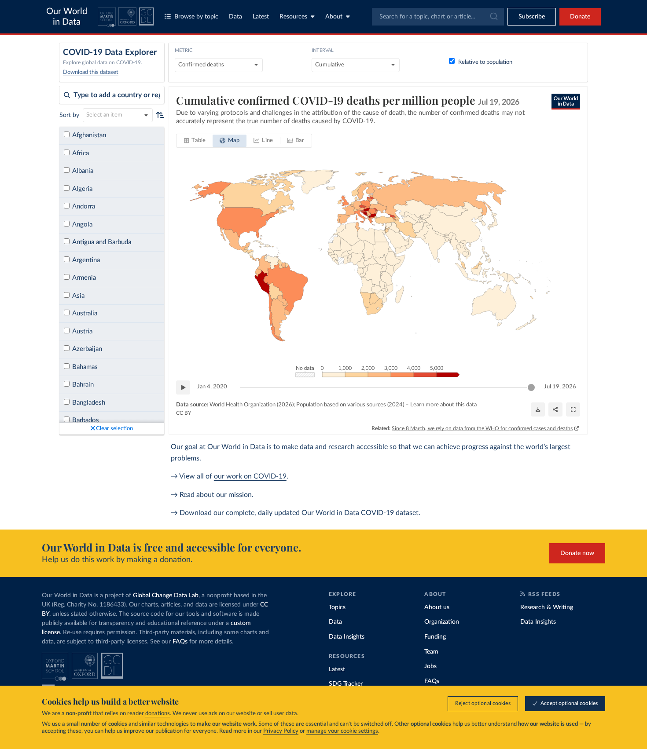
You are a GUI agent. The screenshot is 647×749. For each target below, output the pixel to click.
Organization (441, 622)
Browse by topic (196, 17)
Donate (580, 17)
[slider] (531, 387)
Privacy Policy (280, 731)
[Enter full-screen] (573, 409)
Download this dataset (90, 72)
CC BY (183, 413)
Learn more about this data (443, 405)
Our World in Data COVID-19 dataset (360, 512)
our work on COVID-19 (250, 476)
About (333, 17)
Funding (435, 637)
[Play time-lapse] (183, 387)
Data (235, 17)
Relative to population (485, 62)
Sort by (69, 115)
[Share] (555, 409)
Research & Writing (546, 607)
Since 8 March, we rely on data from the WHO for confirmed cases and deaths (482, 428)
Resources (293, 17)
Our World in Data (66, 16)
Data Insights (346, 637)
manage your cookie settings (342, 731)
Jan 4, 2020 (212, 387)
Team (431, 652)
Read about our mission (216, 494)
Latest (261, 17)
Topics (337, 607)
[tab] (195, 141)
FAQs (180, 642)
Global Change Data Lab (166, 595)
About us (436, 607)
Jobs (430, 666)
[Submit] (493, 16)
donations (157, 713)
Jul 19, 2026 (560, 387)
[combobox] (438, 17)
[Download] (538, 409)
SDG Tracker (346, 684)
